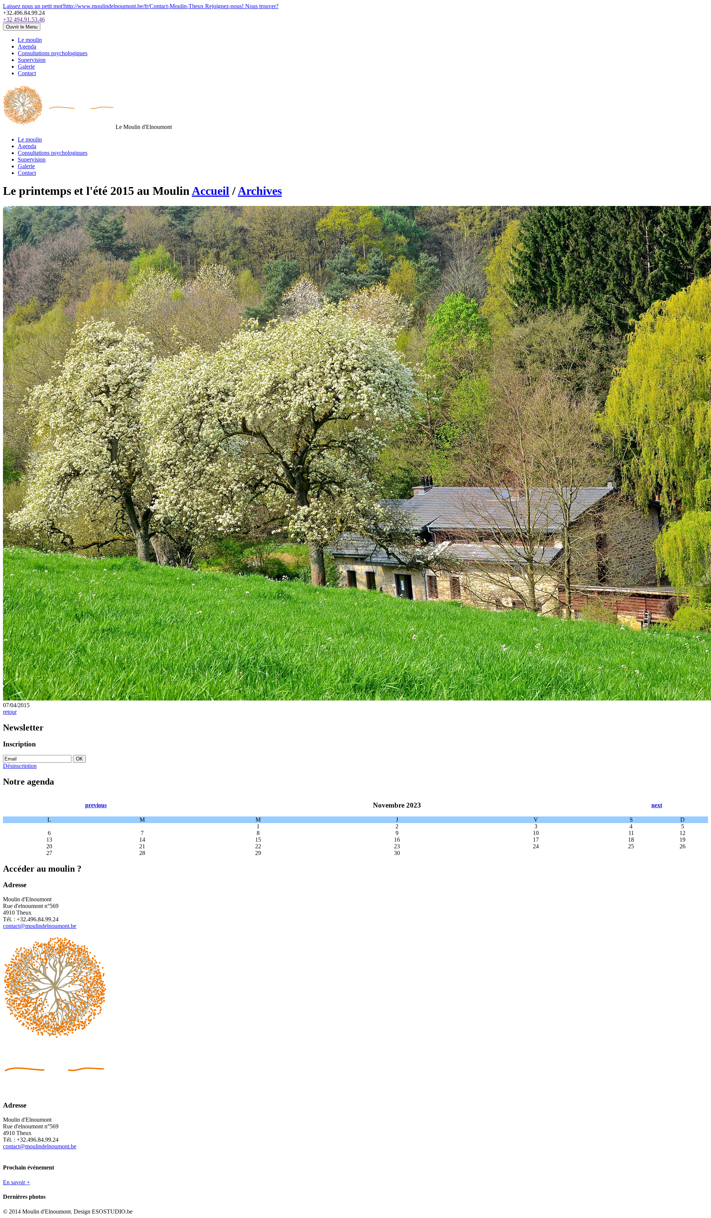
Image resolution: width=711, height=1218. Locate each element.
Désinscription (20, 766)
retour (10, 712)
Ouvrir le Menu (21, 27)
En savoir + (16, 1182)
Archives (260, 190)
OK (79, 759)
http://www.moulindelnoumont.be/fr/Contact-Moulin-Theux (104, 6)
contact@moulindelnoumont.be (39, 926)
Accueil (210, 190)
